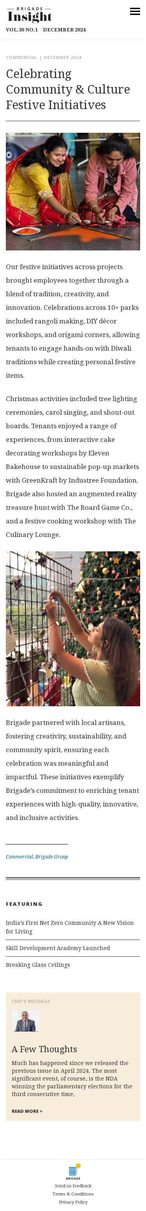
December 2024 (46, 30)
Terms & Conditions (73, 1194)
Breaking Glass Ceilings (38, 965)
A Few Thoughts (44, 1049)
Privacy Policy (73, 1202)
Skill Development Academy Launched (58, 948)
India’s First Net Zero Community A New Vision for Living (70, 927)
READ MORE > (27, 1111)
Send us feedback (73, 1185)
